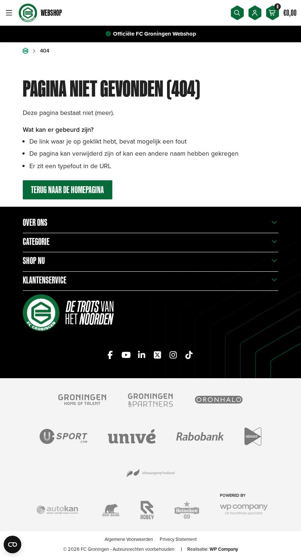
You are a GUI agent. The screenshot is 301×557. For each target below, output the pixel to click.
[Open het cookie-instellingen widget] (12, 544)
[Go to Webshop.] (25, 51)
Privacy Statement (178, 539)
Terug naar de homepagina (67, 189)
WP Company (224, 549)
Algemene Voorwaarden (129, 539)
